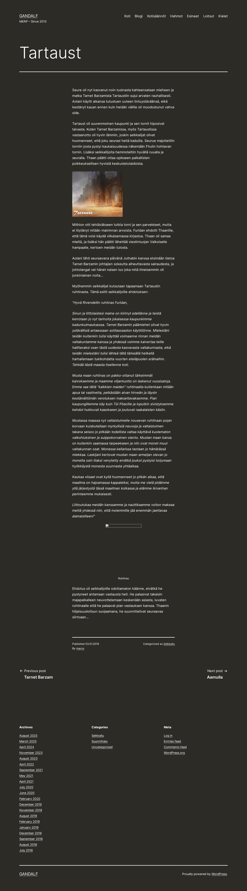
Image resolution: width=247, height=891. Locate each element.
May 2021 (26, 775)
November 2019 (30, 810)
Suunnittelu (100, 741)
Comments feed (175, 747)
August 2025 (28, 735)
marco (80, 648)
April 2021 (26, 781)
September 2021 (31, 770)
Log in (168, 735)
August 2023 (28, 758)
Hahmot (176, 16)
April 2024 (26, 747)
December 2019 (30, 804)
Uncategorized (102, 747)
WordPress (219, 874)
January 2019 (28, 827)
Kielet (223, 16)
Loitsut (208, 16)
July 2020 (26, 787)
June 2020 (26, 793)
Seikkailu (169, 643)
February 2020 (29, 798)
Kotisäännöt (156, 16)
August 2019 (28, 816)
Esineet (193, 16)
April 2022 (26, 764)
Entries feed (172, 741)
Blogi (139, 16)
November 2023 (31, 752)
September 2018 (31, 839)
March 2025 (28, 741)
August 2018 (28, 844)
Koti (127, 16)
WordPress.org (174, 752)
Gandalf (28, 15)
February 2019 (29, 821)
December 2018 (30, 833)
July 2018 (26, 850)
